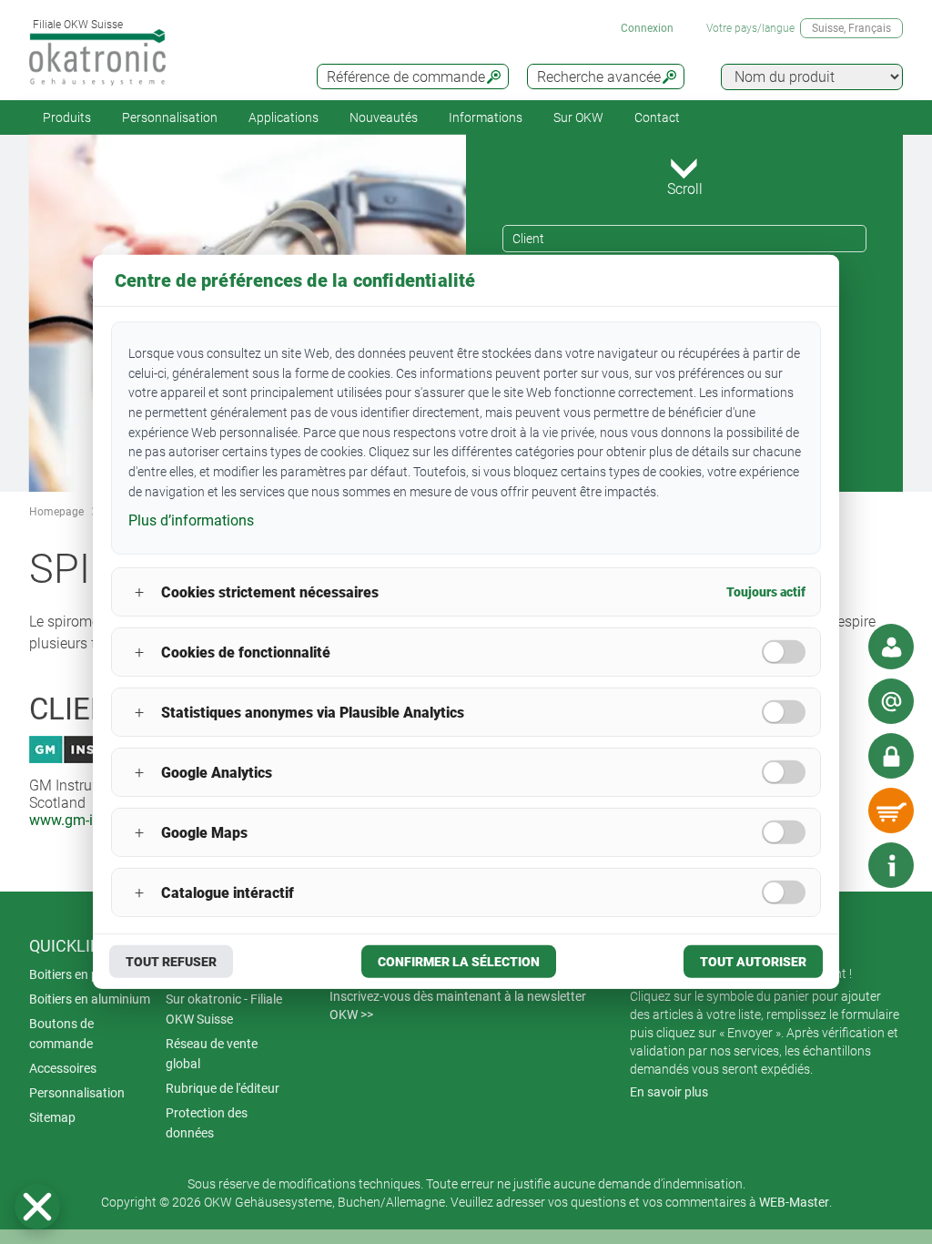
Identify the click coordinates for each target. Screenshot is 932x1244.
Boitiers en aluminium (89, 999)
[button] (37, 1206)
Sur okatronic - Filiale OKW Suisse (224, 1009)
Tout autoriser (753, 961)
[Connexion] (891, 756)
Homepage (56, 511)
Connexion (647, 28)
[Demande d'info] (891, 701)
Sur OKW (578, 117)
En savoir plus (669, 1092)
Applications (283, 117)
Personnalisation (170, 117)
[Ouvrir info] (891, 865)
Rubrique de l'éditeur (222, 1088)
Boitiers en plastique (86, 974)
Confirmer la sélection (459, 961)
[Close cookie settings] (37, 1206)
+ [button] (139, 592)
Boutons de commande (61, 1033)
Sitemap (52, 1117)
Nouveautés (384, 117)
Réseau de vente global (212, 1053)
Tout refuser (171, 961)
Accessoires (62, 1068)
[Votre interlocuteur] (891, 646)
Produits (67, 117)
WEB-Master (794, 1202)
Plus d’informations (191, 519)
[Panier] (891, 810)
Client (528, 238)
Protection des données (207, 1123)
